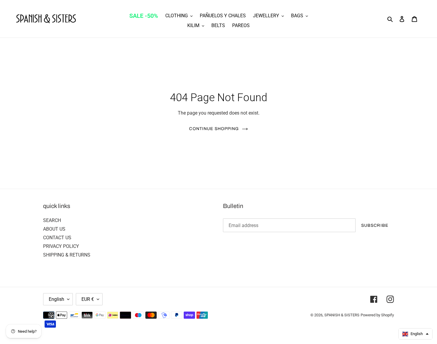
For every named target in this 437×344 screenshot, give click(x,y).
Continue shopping (214, 128)
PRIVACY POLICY (61, 246)
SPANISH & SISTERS (341, 315)
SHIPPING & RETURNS (66, 255)
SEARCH (52, 220)
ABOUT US (54, 229)
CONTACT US (57, 237)
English (56, 299)
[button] (415, 334)
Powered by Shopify (377, 315)
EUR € (87, 299)
